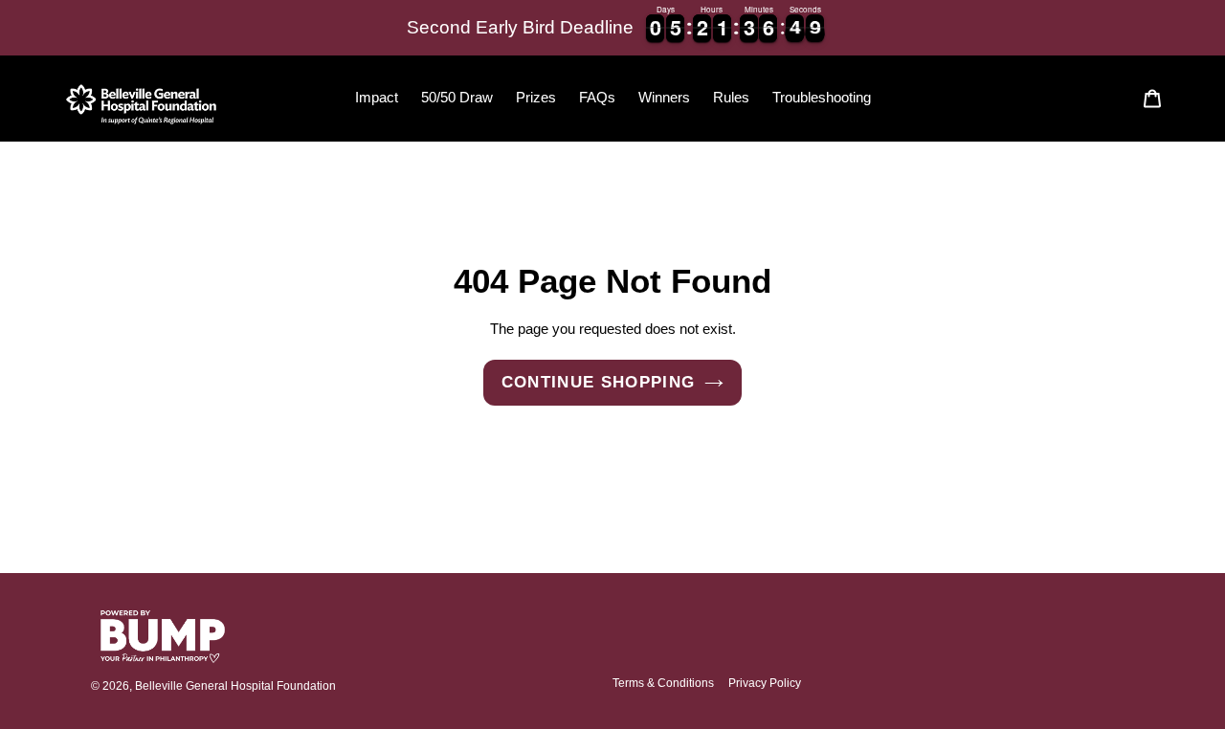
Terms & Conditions (663, 683)
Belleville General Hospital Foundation (235, 686)
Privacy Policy (764, 683)
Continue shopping (598, 382)
